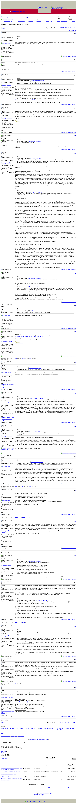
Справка (30, 21)
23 (66, 27)
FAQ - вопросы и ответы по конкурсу (10, 771)
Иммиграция (30, 17)
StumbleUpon (60, 730)
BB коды (3, 751)
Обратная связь (52, 787)
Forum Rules (4, 758)
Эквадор (24, 17)
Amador (16, 486)
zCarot (41, 795)
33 (68, 27)
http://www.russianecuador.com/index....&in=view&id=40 (29, 336)
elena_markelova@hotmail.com (26, 701)
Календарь (49, 21)
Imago (16, 358)
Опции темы (72, 30)
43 (70, 27)
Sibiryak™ (23, 358)
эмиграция (21, 736)
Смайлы (3, 752)
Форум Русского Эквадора (13, 17)
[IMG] (2, 754)
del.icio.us (40, 730)
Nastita (23, 486)
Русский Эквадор (62, 787)
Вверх (74, 787)
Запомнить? (73, 17)
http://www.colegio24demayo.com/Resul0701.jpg (27, 99)
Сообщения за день (62, 21)
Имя (59, 17)
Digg (33, 728)
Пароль (60, 18)
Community (39, 21)
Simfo (30, 358)
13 (65, 27)
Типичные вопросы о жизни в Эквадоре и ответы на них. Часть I (11, 768)
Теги (2, 733)
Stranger (23, 719)
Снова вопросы (5, 776)
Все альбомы (21, 21)
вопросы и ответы (5, 736)
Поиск (73, 21)
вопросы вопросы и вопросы (8, 774)
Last (74, 27)
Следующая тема (43, 739)
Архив (70, 787)
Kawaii (16, 622)
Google (16, 728)
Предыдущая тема (33, 739)
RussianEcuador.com (39, 794)
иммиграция (14, 736)
